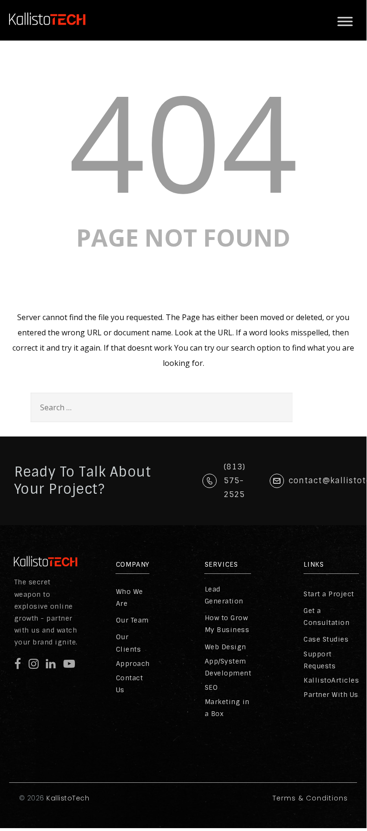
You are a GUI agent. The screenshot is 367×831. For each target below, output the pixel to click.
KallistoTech (67, 798)
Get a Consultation (326, 616)
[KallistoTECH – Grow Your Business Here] (47, 33)
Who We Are (129, 597)
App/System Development (228, 667)
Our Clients (128, 643)
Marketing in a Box (227, 707)
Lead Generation (224, 595)
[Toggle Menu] (345, 21)
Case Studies (326, 639)
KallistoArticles (331, 680)
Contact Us (129, 684)
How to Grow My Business (227, 623)
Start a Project (329, 594)
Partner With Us (331, 694)
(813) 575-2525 (234, 480)
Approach (133, 663)
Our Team (132, 620)
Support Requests (320, 660)
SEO (211, 687)
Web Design (225, 647)
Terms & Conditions (310, 798)
